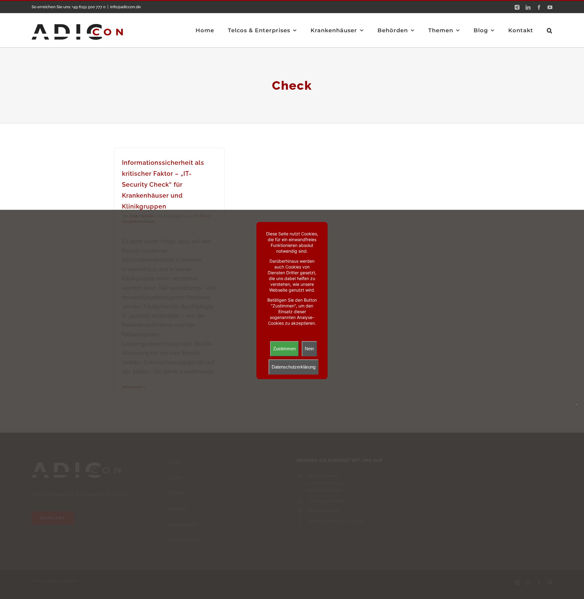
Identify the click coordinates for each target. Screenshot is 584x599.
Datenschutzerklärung (293, 366)
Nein (309, 348)
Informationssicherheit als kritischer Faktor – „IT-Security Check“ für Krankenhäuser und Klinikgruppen (163, 184)
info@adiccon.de (125, 7)
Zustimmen (284, 348)
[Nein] (576, 404)
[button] (549, 30)
